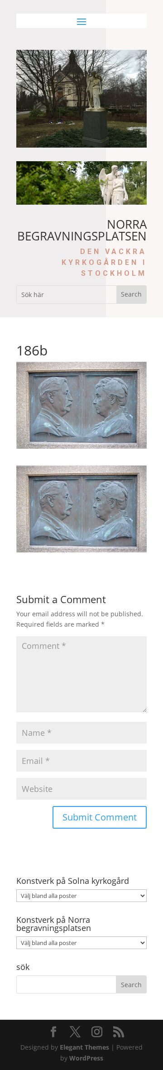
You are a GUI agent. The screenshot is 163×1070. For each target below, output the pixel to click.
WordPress (86, 1058)
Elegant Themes (84, 1047)
